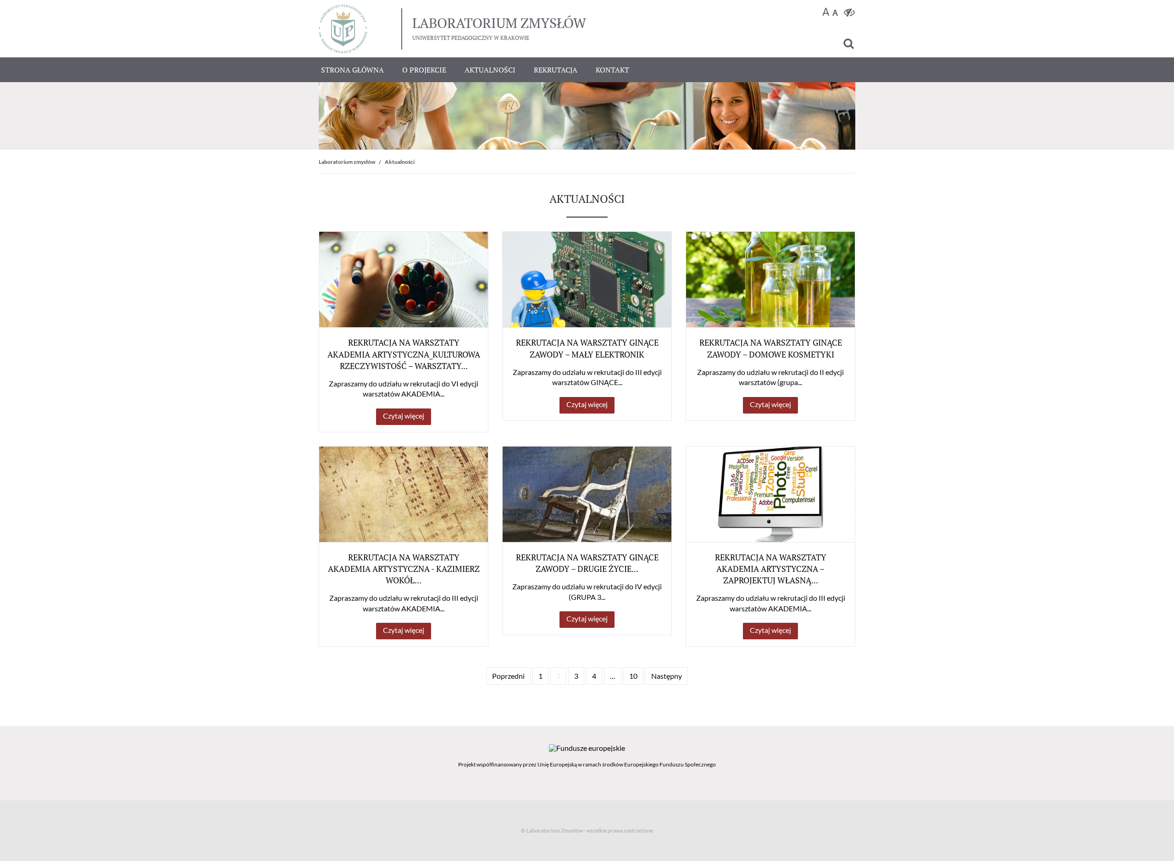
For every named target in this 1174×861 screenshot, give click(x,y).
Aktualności (490, 70)
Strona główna (352, 70)
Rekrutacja (555, 70)
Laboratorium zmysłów (347, 161)
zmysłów (499, 23)
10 (633, 675)
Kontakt (612, 70)
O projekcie (424, 70)
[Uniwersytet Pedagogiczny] (343, 29)
